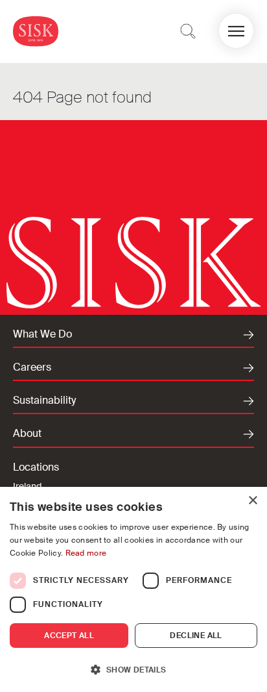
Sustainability (44, 400)
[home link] (35, 31)
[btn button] (188, 31)
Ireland (27, 486)
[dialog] (133, 589)
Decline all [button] (196, 635)
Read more (86, 553)
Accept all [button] (69, 635)
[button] (236, 31)
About (27, 433)
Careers (32, 367)
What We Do (42, 334)
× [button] (252, 501)
